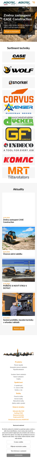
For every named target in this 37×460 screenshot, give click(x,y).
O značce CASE (18, 388)
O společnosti (18, 385)
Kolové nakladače (18, 377)
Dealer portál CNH (18, 417)
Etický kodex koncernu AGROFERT (18, 419)
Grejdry (18, 379)
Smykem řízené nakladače (18, 374)
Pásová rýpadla (18, 365)
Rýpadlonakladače (18, 369)
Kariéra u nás (18, 390)
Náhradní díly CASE (18, 411)
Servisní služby (18, 399)
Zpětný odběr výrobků (18, 403)
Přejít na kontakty (12, 31)
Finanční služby (18, 396)
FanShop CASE (18, 413)
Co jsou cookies (18, 442)
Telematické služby (18, 401)
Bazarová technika (18, 415)
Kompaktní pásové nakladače (18, 367)
